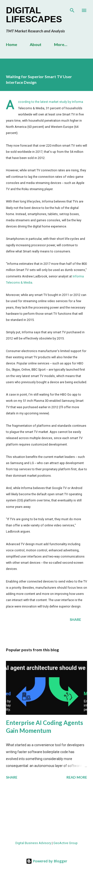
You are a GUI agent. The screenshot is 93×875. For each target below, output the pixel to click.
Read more (76, 777)
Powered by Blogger (49, 861)
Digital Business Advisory (33, 843)
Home (11, 44)
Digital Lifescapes (34, 14)
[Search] (72, 9)
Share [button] (75, 619)
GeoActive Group (65, 843)
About (35, 44)
